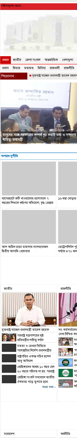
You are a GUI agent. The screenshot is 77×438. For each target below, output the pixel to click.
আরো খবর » (49, 387)
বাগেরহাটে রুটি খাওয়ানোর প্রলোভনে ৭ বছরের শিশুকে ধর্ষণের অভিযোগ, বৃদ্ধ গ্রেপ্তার (27, 200)
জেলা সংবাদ (32, 60)
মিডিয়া (42, 68)
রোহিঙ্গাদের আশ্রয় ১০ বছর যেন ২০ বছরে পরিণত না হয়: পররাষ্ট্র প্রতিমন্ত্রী (28, 371)
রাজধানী (55, 68)
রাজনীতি (69, 68)
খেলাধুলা (67, 60)
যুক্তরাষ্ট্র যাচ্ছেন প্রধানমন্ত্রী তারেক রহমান (25, 330)
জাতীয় (17, 60)
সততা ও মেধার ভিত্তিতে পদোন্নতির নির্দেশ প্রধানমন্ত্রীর (37, 139)
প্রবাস (5, 68)
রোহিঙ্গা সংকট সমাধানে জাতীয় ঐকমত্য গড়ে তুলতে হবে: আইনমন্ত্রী (28, 381)
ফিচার (16, 68)
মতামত (29, 68)
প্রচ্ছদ (5, 60)
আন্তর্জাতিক (51, 60)
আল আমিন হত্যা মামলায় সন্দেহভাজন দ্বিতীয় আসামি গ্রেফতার (25, 249)
